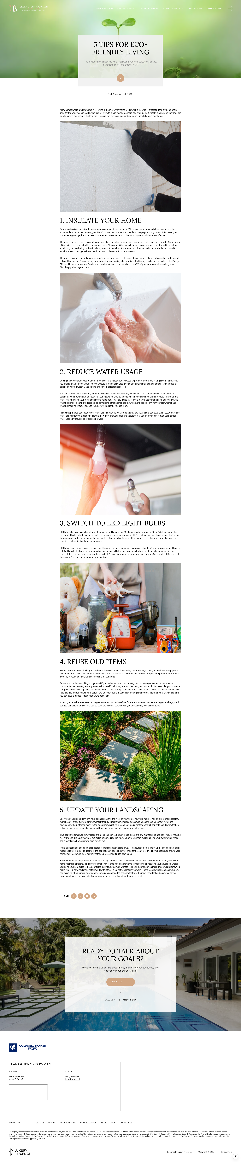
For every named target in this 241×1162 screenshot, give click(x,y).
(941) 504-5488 (215, 8)
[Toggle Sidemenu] (229, 8)
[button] (120, 982)
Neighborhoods (127, 8)
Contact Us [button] (126, 1123)
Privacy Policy (226, 1152)
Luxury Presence (184, 1152)
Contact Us (195, 8)
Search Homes (149, 8)
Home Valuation (173, 8)
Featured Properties (45, 1123)
